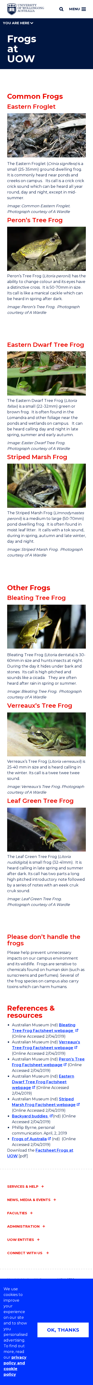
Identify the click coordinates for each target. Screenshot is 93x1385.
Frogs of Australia (29, 1139)
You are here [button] (16, 23)
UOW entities (20, 1240)
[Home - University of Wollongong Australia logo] (25, 9)
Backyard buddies (30, 1116)
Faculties (17, 1213)
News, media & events (29, 1200)
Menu (74, 9)
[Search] (61, 9)
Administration (23, 1226)
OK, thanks (63, 1330)
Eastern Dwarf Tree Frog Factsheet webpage (43, 1082)
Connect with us (25, 1253)
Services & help (22, 1186)
